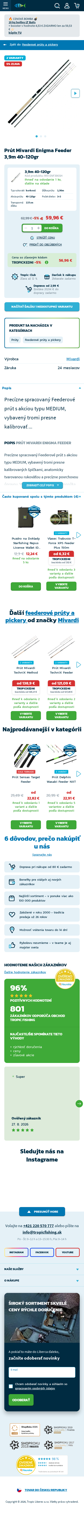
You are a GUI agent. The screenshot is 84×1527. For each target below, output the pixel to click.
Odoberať (21, 1400)
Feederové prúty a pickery (43, 340)
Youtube (67, 1252)
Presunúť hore (46, 1211)
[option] (42, 93)
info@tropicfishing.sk (42, 1232)
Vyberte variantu (61, 586)
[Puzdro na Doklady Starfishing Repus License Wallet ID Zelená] (26, 520)
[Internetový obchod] (20, 5)
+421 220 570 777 (38, 1225)
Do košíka (51, 228)
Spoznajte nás (42, 854)
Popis (6, 387)
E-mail (14, 1369)
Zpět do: (34, 44)
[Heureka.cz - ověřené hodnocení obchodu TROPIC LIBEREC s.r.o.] (42, 1465)
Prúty (15, 340)
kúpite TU (15, 32)
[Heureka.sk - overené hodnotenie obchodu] (65, 979)
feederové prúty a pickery (40, 616)
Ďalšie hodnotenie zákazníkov (25, 972)
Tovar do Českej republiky (46, 1490)
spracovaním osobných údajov (35, 1388)
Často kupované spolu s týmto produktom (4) (40, 496)
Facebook (42, 1252)
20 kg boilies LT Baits (22, 22)
